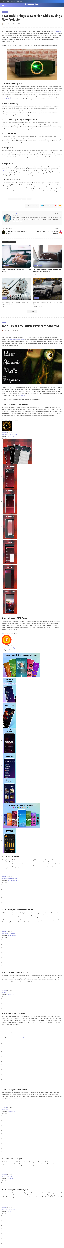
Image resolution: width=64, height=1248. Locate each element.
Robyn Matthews (7, 23)
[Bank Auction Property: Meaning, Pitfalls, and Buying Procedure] (16, 289)
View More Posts (56, 213)
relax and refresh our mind (17, 339)
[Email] (60, 206)
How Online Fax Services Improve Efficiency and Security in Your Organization (47, 271)
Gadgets (4, 12)
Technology (38, 265)
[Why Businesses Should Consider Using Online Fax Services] (16, 256)
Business (5, 265)
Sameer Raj (6, 330)
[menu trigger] (3, 5)
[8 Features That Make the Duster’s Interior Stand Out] (47, 289)
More (4, 298)
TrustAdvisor (58, 31)
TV (29, 199)
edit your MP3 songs (24, 395)
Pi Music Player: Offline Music (9, 434)
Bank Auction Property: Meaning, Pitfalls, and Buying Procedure (15, 303)
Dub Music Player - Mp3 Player (10, 886)
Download (4, 432)
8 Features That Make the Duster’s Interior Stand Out (47, 303)
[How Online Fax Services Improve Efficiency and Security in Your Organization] (47, 256)
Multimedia (12, 199)
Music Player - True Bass (8, 1152)
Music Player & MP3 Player (9, 648)
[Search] (60, 5)
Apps (3, 322)
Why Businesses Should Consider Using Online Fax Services (16, 271)
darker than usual (6, 171)
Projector (22, 199)
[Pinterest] (55, 206)
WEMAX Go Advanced (11, 98)
